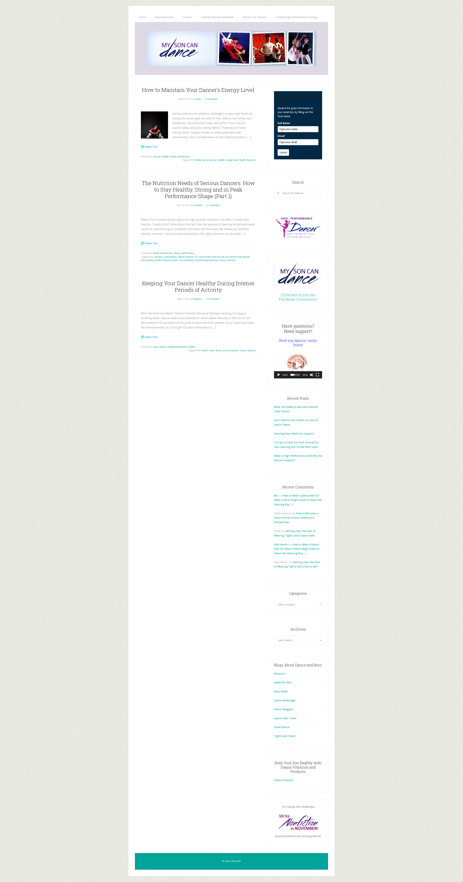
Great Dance (281, 727)
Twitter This (150, 146)
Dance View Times (285, 718)
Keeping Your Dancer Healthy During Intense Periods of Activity (198, 286)
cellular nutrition (186, 257)
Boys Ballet (281, 691)
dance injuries (160, 347)
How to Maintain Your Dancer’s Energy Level (198, 89)
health (242, 160)
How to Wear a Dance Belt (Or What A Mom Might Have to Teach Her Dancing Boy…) (298, 500)
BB (276, 495)
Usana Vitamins (283, 780)
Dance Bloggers (284, 709)
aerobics (158, 257)
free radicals (243, 257)
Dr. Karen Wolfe (203, 257)
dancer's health (217, 160)
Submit (283, 152)
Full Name (284, 123)
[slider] (295, 375)
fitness (233, 257)
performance (187, 253)
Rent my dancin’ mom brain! (298, 342)
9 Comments (211, 99)
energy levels (232, 160)
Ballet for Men (283, 682)
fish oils (225, 257)
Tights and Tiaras (285, 736)
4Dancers (279, 673)
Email (282, 136)
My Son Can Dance (231, 48)
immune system (170, 260)
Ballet (198, 160)
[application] (298, 364)
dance (205, 160)
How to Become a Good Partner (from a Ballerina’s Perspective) (296, 518)
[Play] (279, 375)
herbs (211, 350)
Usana (223, 260)
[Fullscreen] (317, 375)
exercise (216, 257)
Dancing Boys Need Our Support (294, 433)
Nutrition (251, 160)
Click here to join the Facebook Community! (298, 297)
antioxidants (170, 257)
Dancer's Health (161, 156)
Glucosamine (147, 260)
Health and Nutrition (180, 156)
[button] (298, 365)
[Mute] (311, 375)
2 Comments (213, 205)
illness (177, 253)
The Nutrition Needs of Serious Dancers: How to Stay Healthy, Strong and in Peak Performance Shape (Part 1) (198, 189)
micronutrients (186, 260)
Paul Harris (281, 544)
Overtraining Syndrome (206, 260)
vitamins (231, 260)
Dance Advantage (284, 700)
